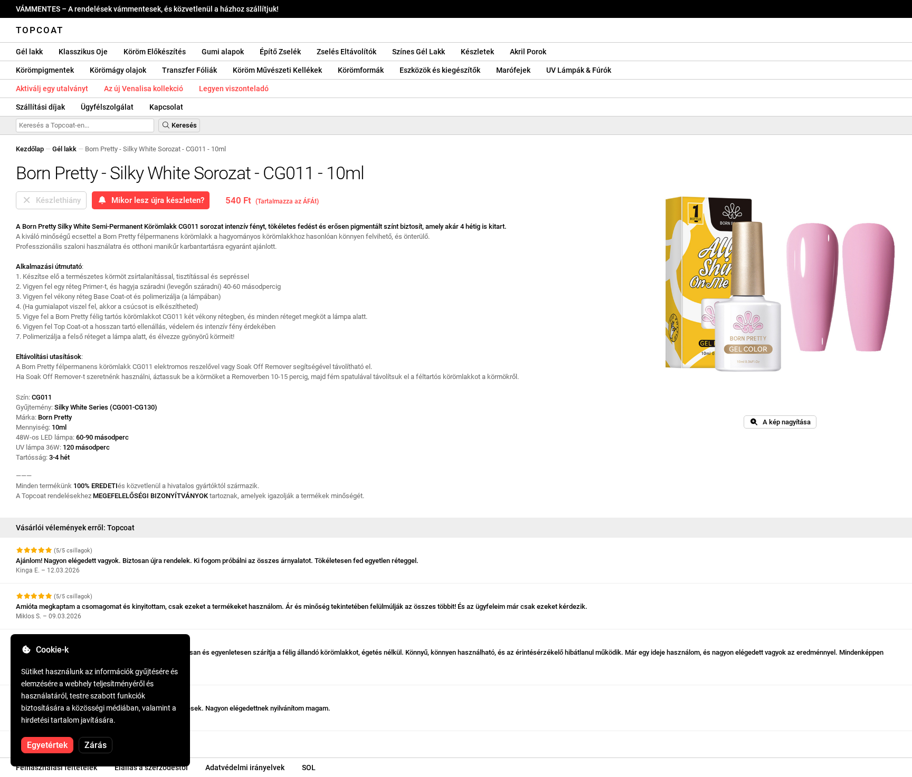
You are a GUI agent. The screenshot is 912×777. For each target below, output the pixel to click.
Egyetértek (47, 745)
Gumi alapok (223, 51)
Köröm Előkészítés (155, 51)
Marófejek (513, 70)
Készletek (477, 51)
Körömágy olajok (118, 70)
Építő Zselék (280, 51)
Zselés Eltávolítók (346, 51)
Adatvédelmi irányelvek (244, 767)
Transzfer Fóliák (189, 70)
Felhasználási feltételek (56, 767)
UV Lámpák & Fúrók (578, 70)
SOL (309, 767)
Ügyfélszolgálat (107, 107)
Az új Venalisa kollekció (143, 88)
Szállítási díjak (40, 107)
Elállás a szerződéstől (151, 767)
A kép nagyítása (784, 422)
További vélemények (48, 740)
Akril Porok (528, 51)
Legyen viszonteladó (234, 88)
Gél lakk (29, 51)
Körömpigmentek (45, 70)
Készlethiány (56, 200)
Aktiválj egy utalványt (52, 88)
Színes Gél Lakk (418, 51)
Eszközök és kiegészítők (440, 70)
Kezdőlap (30, 149)
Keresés (183, 125)
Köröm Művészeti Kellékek (277, 70)
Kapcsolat (166, 107)
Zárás (95, 745)
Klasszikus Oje (83, 51)
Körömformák (361, 70)
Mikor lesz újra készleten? (155, 200)
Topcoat (39, 30)
